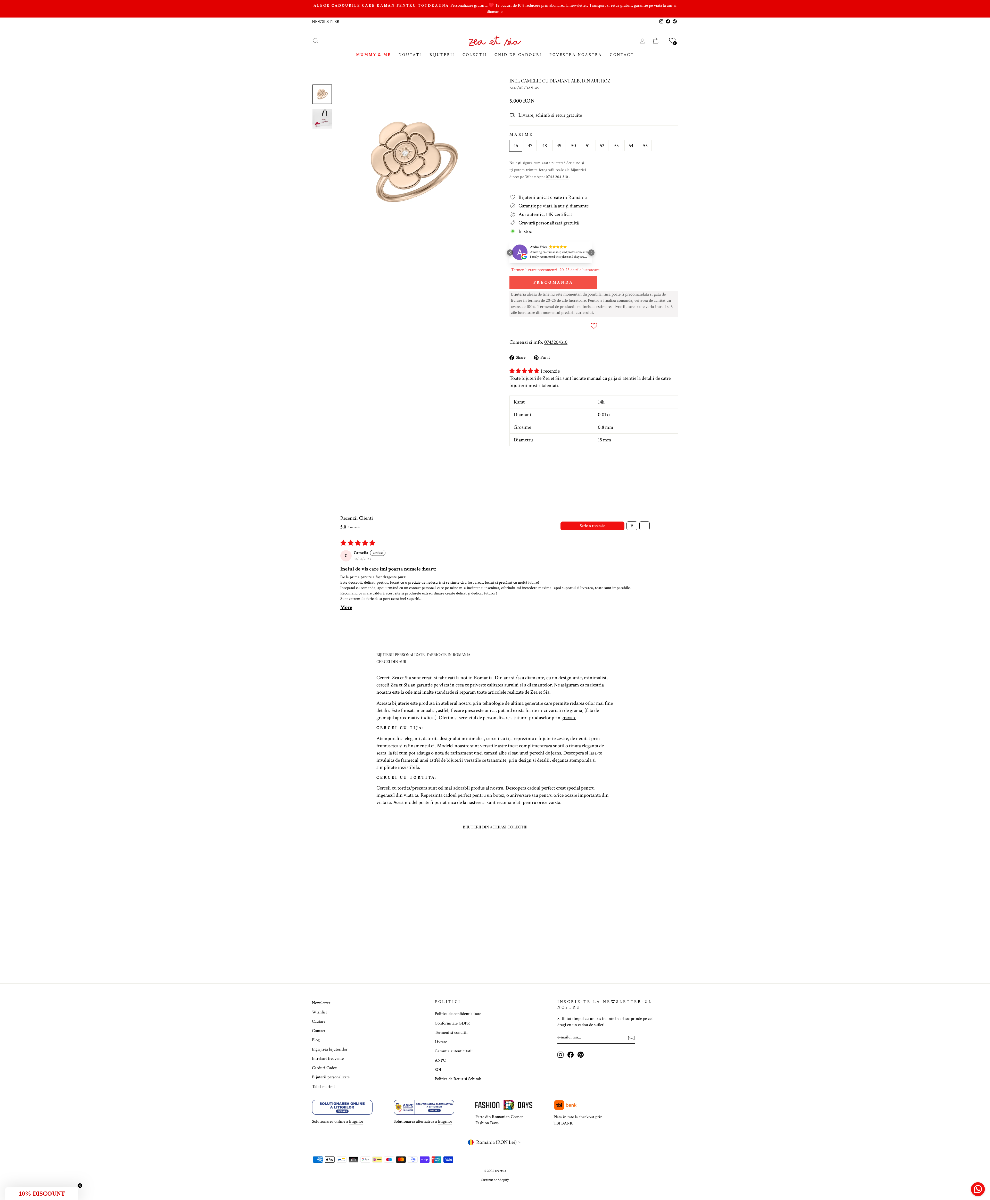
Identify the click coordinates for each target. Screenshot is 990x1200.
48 (544, 145)
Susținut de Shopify (495, 1180)
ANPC (440, 1060)
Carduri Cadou (324, 1068)
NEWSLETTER (326, 21)
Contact (318, 1031)
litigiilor (356, 1121)
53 (616, 145)
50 (573, 145)
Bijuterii (442, 54)
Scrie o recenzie (592, 525)
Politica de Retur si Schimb (458, 1079)
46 (515, 145)
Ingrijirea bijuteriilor (330, 1049)
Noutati (410, 54)
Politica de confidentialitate (458, 1014)
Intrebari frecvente (328, 1058)
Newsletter (321, 1003)
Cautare (318, 1021)
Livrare (441, 1042)
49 (559, 145)
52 (602, 145)
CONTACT (622, 54)
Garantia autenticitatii (454, 1051)
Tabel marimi (323, 1086)
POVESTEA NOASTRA (575, 54)
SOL (438, 1069)
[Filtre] (631, 525)
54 (631, 145)
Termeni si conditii (451, 1032)
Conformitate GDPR (452, 1023)
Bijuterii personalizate (331, 1077)
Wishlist (319, 1012)
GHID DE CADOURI (518, 54)
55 (645, 145)
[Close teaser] (79, 1185)
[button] (672, 40)
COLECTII (475, 54)
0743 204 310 (557, 177)
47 (530, 145)
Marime (521, 134)
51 (588, 145)
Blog (316, 1040)
